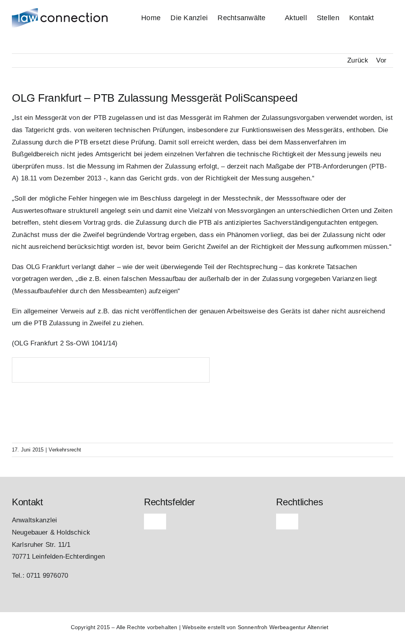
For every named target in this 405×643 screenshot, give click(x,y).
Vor (381, 60)
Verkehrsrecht (65, 450)
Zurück (357, 60)
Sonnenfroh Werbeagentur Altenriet (283, 627)
